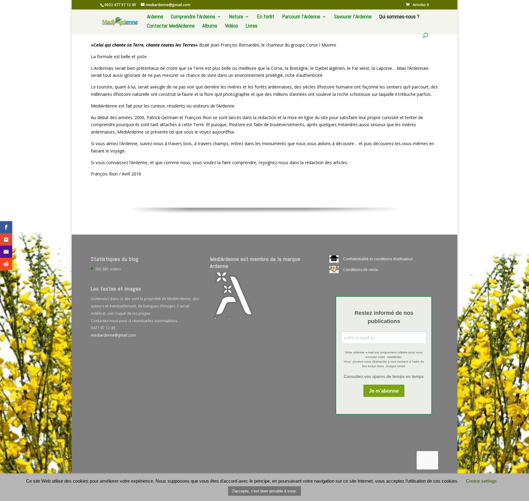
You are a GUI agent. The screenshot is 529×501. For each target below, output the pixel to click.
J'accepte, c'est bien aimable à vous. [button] (264, 491)
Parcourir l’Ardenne (301, 17)
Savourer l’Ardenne (353, 17)
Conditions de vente (360, 269)
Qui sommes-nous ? (399, 17)
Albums (209, 26)
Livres (251, 26)
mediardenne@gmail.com (113, 335)
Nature (236, 17)
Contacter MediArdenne (171, 26)
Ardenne (155, 17)
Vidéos (231, 26)
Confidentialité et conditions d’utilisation (378, 259)
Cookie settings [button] (481, 481)
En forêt (265, 17)
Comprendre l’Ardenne (193, 17)
